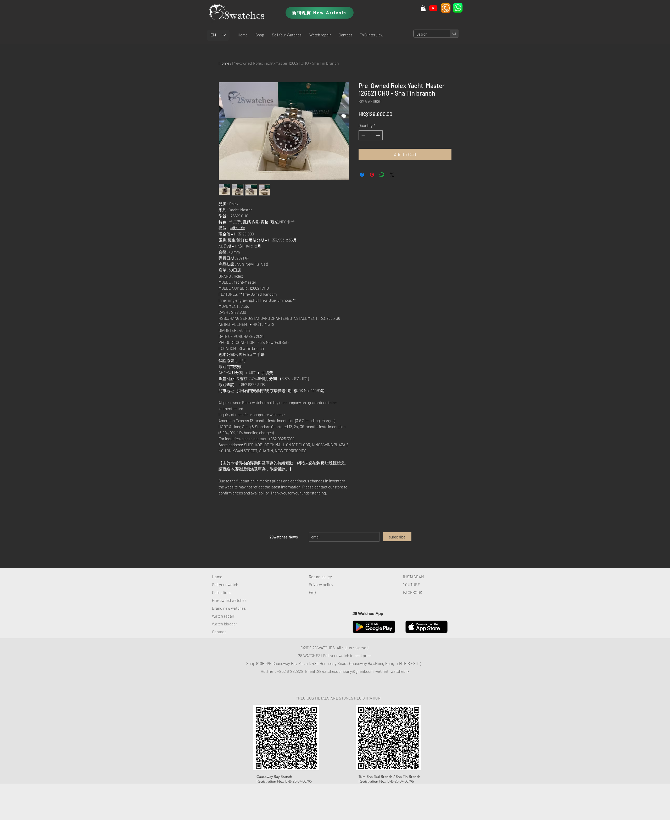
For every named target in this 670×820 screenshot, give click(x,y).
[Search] (454, 33)
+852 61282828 (290, 671)
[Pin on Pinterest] (372, 175)
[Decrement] (362, 135)
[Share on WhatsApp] (382, 175)
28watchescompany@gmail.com (345, 671)
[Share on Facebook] (362, 175)
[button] (260, 35)
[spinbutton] (370, 135)
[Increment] (378, 135)
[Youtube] (433, 8)
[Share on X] (392, 175)
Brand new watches (229, 608)
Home (224, 62)
